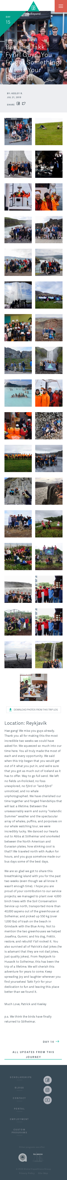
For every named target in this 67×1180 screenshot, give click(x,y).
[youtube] (47, 1100)
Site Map (43, 1173)
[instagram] (47, 1090)
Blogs (19, 1088)
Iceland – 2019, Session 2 (21, 40)
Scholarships (19, 1077)
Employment (19, 1119)
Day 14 (48, 1041)
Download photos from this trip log (36, 709)
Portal (19, 1109)
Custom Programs (19, 1131)
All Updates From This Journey (34, 1054)
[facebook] (47, 1080)
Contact (19, 1098)
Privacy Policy (27, 1173)
